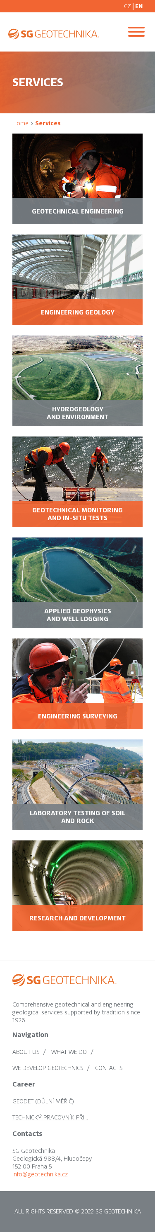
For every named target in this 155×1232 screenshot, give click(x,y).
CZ (127, 6)
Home (20, 123)
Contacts (108, 1068)
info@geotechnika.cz (40, 1174)
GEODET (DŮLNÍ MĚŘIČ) (43, 1101)
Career (23, 1084)
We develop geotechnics (47, 1068)
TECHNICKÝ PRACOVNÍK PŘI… (50, 1117)
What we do (69, 1052)
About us (25, 1052)
